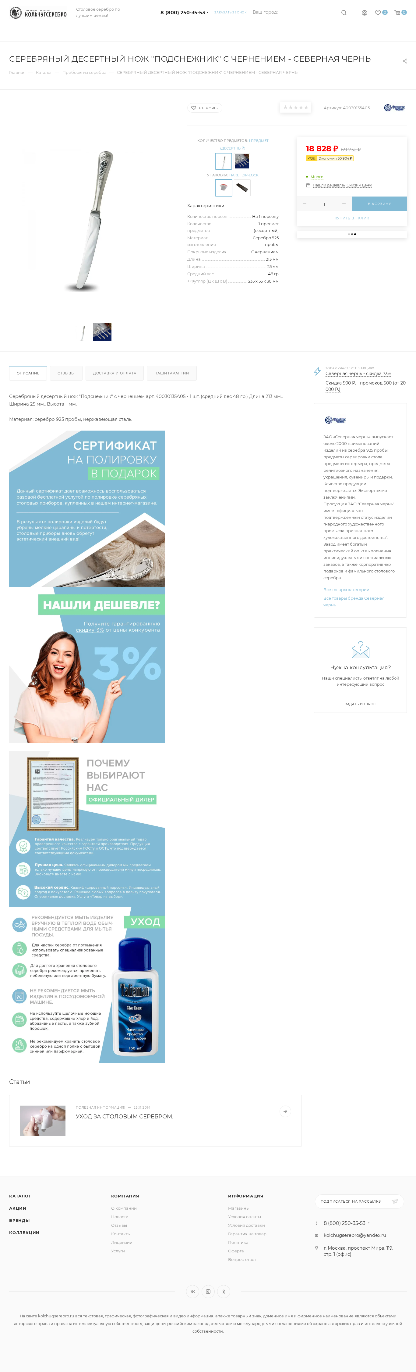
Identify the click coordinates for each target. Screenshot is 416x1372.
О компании (124, 1208)
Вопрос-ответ (242, 1259)
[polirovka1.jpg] (87, 508)
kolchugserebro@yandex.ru (355, 1235)
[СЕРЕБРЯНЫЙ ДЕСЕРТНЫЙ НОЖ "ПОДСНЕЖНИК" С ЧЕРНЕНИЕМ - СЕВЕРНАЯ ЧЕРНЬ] (92, 209)
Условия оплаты (244, 1216)
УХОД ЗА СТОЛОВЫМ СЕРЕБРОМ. (124, 1116)
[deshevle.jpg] (87, 664)
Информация (246, 1195)
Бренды (19, 1220)
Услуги (118, 1250)
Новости (120, 1216)
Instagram (208, 1291)
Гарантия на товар (247, 1233)
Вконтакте (192, 1291)
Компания (125, 1195)
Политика (238, 1242)
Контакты (121, 1233)
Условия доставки (246, 1225)
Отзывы (66, 373)
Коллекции (24, 1232)
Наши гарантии (171, 373)
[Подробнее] (285, 1111)
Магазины (238, 1208)
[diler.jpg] (87, 828)
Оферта (236, 1250)
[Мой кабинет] (364, 13)
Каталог (20, 1195)
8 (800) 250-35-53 (182, 13)
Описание (28, 373)
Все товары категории (346, 589)
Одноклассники (223, 1291)
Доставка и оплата (114, 373)
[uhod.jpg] (87, 984)
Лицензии (121, 1242)
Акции (17, 1208)
